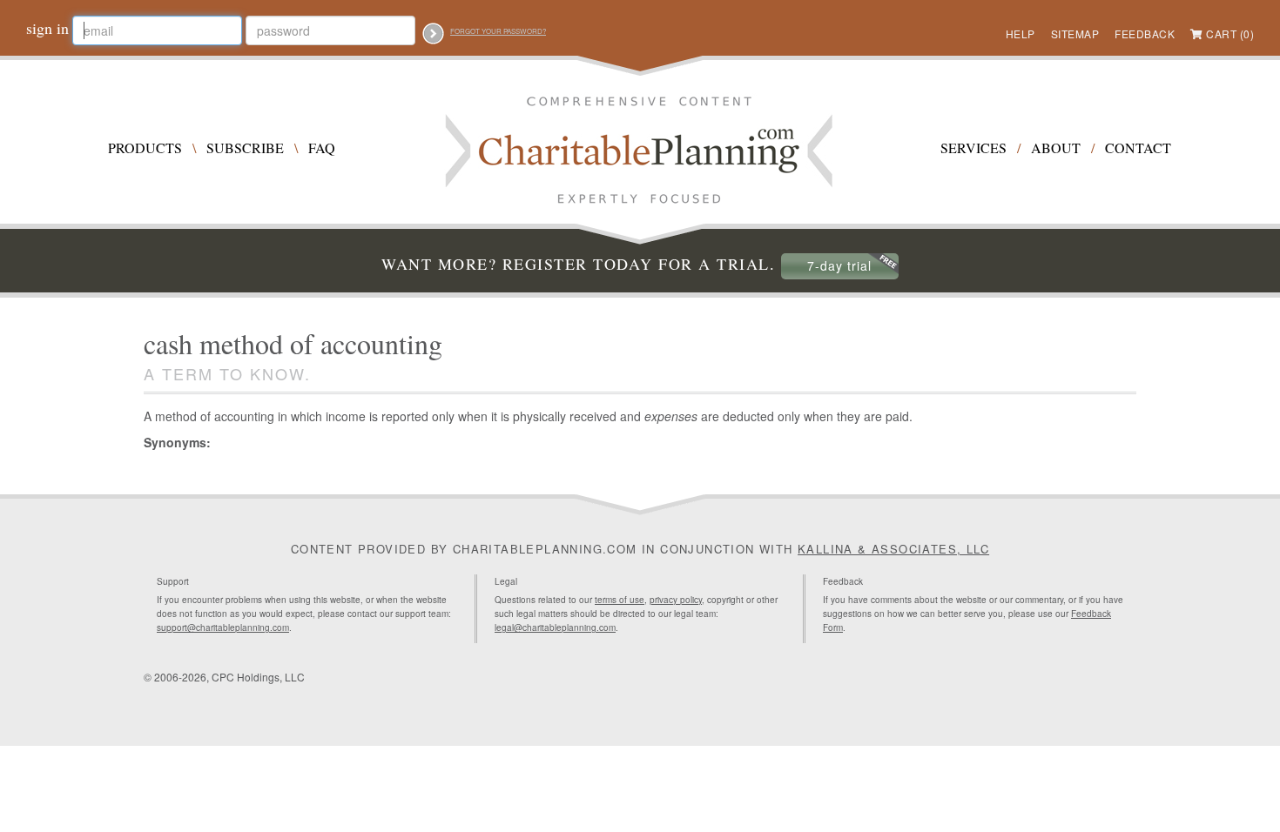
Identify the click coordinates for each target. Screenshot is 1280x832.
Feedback (1145, 33)
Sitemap (1075, 33)
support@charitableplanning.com (223, 627)
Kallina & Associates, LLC (893, 548)
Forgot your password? (498, 31)
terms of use (619, 600)
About (1056, 147)
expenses (670, 416)
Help (1020, 33)
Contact (1138, 147)
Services (973, 147)
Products (145, 147)
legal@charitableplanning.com (555, 627)
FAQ (321, 147)
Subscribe (245, 147)
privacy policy (676, 600)
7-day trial (839, 265)
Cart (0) (1230, 33)
